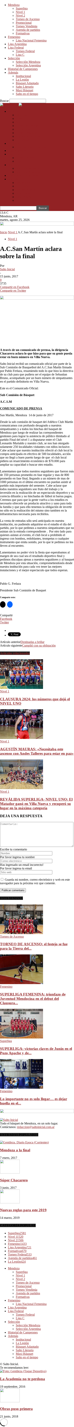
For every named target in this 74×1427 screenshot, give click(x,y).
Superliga (22, 8)
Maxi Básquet (24, 90)
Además (13, 72)
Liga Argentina (17, 44)
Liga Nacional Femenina (31, 40)
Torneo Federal (25, 51)
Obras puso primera (16, 1409)
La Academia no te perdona (22, 1379)
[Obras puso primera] (10, 1401)
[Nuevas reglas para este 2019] (10, 1202)
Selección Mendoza (28, 61)
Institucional (23, 76)
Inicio (3, 232)
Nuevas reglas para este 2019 (23, 1210)
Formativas (23, 33)
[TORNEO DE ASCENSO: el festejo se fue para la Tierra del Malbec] (21, 933)
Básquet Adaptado (27, 83)
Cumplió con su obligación (39, 645)
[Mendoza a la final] (24, 1142)
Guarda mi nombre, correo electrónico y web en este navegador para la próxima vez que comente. (35, 881)
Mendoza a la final (15, 1150)
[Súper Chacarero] (10, 1172)
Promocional (24, 22)
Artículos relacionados (15, 653)
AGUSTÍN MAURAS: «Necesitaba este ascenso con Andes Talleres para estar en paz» (37, 751)
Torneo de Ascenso (28, 19)
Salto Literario (25, 86)
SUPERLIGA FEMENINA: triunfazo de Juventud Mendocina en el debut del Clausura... (33, 998)
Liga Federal (16, 47)
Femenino (14, 37)
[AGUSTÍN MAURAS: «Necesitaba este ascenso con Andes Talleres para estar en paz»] (21, 738)
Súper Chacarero (14, 1180)
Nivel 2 (20, 15)
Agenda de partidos (28, 29)
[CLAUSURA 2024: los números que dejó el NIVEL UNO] (21, 687)
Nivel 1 (20, 12)
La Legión (22, 79)
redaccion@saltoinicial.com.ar (35, 1127)
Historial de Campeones (23, 69)
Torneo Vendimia (26, 26)
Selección (14, 58)
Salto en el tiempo (27, 94)
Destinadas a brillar (32, 642)
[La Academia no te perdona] (23, 1371)
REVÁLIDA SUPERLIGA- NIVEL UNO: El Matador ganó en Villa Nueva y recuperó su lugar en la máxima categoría (36, 803)
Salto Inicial (7, 269)
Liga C (20, 54)
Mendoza (14, 5)
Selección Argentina (28, 65)
